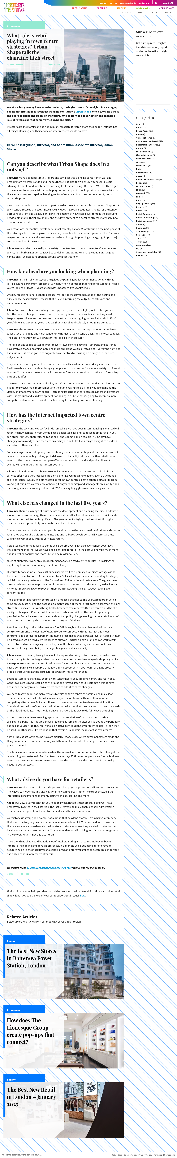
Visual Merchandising (146, 252)
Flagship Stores (144, 155)
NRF (138, 196)
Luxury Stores (143, 186)
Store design (142, 231)
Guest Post (142, 165)
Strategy (140, 234)
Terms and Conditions (164, 1155)
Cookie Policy (130, 1155)
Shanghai (141, 227)
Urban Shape (83, 111)
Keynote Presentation (147, 179)
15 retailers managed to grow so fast (49, 867)
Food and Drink (143, 158)
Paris (138, 200)
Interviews (141, 172)
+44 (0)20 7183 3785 (107, 3)
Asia (138, 124)
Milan (139, 189)
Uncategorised (143, 245)
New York (140, 193)
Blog (154, 12)
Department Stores (146, 144)
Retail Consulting (145, 217)
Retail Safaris (79, 8)
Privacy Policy (145, 1155)
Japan (139, 175)
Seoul (139, 224)
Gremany (140, 162)
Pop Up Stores (143, 203)
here (82, 895)
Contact (169, 12)
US (137, 248)
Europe (139, 148)
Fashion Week (143, 151)
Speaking (102, 8)
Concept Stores (144, 137)
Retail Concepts (144, 214)
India (138, 169)
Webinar (140, 255)
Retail (139, 210)
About (141, 12)
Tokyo (139, 241)
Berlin (139, 127)
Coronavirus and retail (147, 141)
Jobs (114, 1155)
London (140, 182)
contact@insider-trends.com (134, 3)
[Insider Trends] (14, 12)
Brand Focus (142, 130)
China (139, 134)
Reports (121, 8)
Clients (126, 12)
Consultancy (166, 8)
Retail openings (144, 221)
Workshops (143, 8)
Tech (138, 238)
